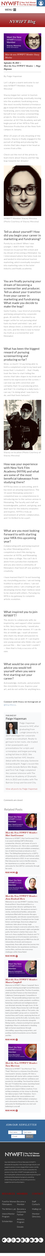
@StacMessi (10, 705)
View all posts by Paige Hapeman (22, 789)
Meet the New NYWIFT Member (18, 66)
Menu (8, 9)
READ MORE (10, 872)
